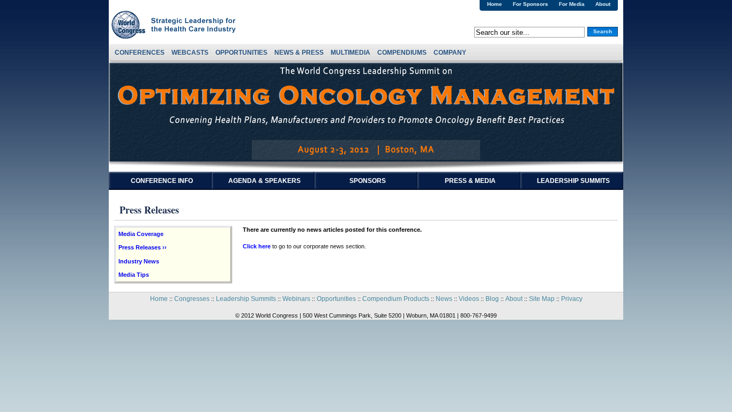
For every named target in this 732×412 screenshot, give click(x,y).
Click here (257, 246)
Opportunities (336, 299)
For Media (572, 4)
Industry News (138, 261)
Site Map (542, 299)
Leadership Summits (573, 181)
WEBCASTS (189, 52)
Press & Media (470, 181)
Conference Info (162, 181)
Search (602, 31)
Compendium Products (395, 299)
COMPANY (450, 52)
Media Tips (133, 274)
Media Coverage (140, 234)
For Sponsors (530, 4)
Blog (492, 299)
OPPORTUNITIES (241, 52)
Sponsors (367, 181)
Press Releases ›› (142, 247)
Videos (469, 299)
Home (494, 4)
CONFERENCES (140, 52)
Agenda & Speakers (264, 181)
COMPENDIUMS (402, 52)
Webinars (296, 299)
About (602, 4)
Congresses (192, 299)
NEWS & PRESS (299, 52)
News (444, 299)
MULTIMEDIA (350, 52)
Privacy (571, 299)
